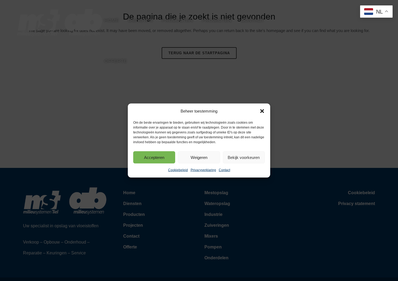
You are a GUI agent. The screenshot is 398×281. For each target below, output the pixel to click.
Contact (224, 170)
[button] (262, 111)
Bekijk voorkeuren (244, 157)
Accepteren (154, 157)
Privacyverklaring (203, 170)
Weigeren (199, 157)
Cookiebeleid (178, 170)
